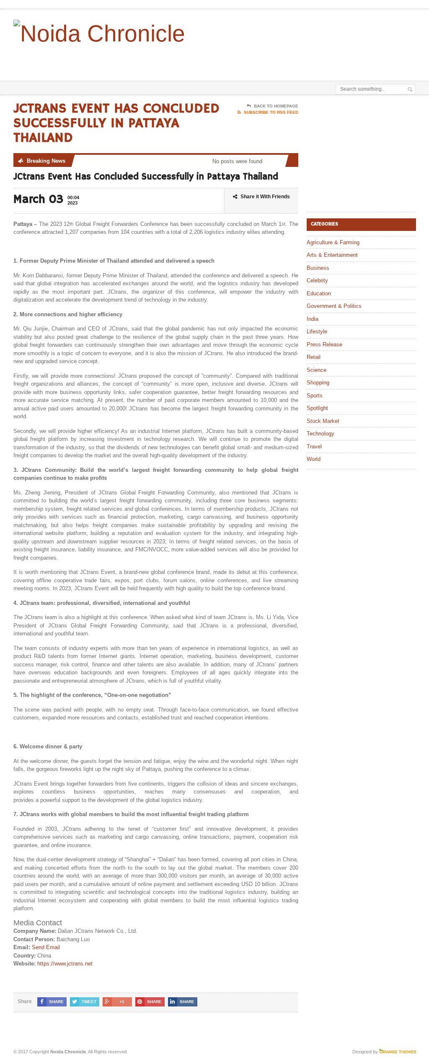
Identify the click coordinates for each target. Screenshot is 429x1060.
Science (316, 370)
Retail (313, 357)
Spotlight (317, 408)
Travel (314, 446)
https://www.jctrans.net (65, 963)
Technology (320, 433)
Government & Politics (334, 306)
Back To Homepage (276, 106)
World (313, 459)
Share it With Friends (265, 197)
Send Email (46, 947)
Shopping (318, 382)
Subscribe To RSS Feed (271, 112)
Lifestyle (317, 331)
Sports (315, 395)
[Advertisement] (232, 59)
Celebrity (317, 280)
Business (318, 268)
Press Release (324, 344)
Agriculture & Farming (333, 242)
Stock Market (323, 421)
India (312, 319)
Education (319, 293)
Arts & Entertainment (332, 255)
